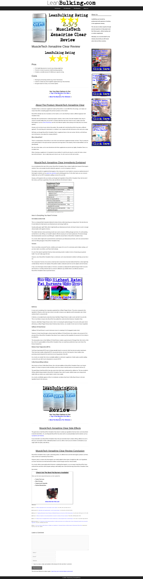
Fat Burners (57, 8)
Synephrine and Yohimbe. (38, 435)
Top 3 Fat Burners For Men (60, 93)
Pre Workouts (67, 8)
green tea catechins (51, 173)
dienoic (55, 518)
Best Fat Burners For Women (60, 97)
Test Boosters (77, 8)
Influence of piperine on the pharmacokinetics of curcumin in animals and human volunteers (52, 515)
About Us (86, 8)
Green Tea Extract (47, 122)
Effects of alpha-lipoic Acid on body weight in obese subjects (47, 507)
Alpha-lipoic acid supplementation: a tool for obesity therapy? (49, 510)
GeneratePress (77, 577)
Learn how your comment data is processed (62, 571)
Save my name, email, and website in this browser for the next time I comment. (52, 564)
